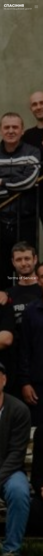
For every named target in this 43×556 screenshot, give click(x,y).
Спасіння (14, 5)
